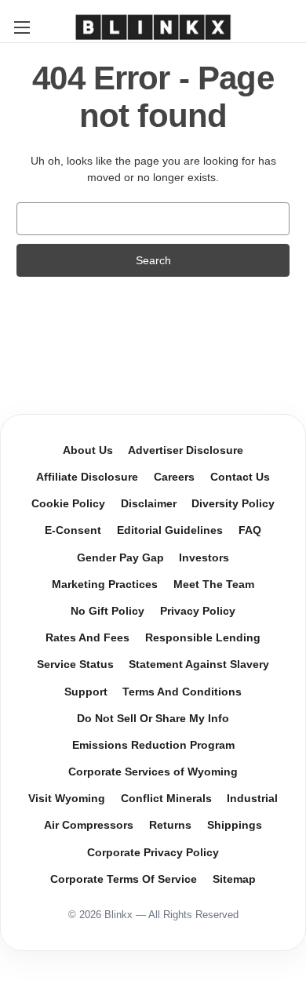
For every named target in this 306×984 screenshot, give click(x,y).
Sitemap (234, 879)
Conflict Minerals (166, 798)
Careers (174, 477)
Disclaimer (149, 504)
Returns (170, 825)
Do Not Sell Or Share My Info (153, 718)
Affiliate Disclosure (87, 477)
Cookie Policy (68, 504)
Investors (204, 558)
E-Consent (73, 530)
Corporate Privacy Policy (153, 853)
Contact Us (240, 477)
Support (85, 692)
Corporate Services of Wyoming (153, 772)
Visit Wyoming (66, 798)
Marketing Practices (105, 584)
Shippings (234, 825)
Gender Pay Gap (120, 558)
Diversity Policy (233, 504)
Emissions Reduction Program (153, 745)
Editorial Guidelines (170, 530)
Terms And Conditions (182, 692)
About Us (88, 450)
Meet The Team (213, 584)
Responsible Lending (202, 638)
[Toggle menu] (21, 27)
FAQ (250, 530)
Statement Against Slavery (199, 664)
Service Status (75, 664)
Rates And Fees (87, 638)
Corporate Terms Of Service (123, 879)
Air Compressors (88, 825)
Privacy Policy (197, 611)
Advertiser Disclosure (185, 450)
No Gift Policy (107, 611)
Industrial (252, 798)
